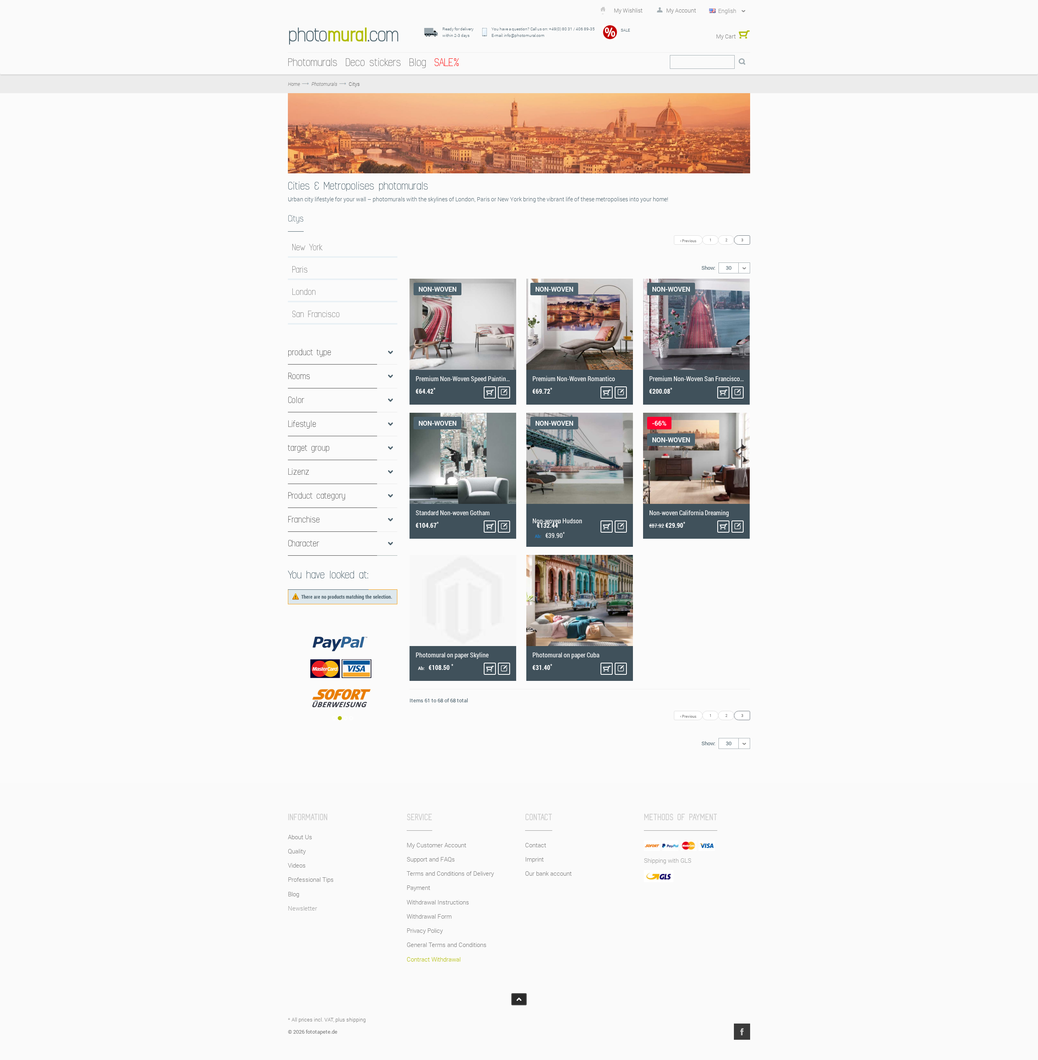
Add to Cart (490, 392)
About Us (300, 837)
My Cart (726, 36)
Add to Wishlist (504, 392)
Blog (293, 894)
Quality (297, 851)
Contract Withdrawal (434, 959)
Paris (300, 269)
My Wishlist (628, 10)
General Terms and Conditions (447, 945)
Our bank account (548, 873)
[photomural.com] (343, 36)
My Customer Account (436, 845)
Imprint (534, 859)
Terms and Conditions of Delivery (450, 873)
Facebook (742, 1032)
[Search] (742, 61)
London (304, 292)
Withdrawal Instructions (438, 902)
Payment (418, 887)
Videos (297, 865)
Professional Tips (311, 879)
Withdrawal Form (429, 916)
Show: (708, 267)
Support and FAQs (431, 859)
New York (307, 247)
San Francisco (316, 314)
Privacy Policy (425, 930)
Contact (535, 845)
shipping (356, 1019)
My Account (681, 10)
